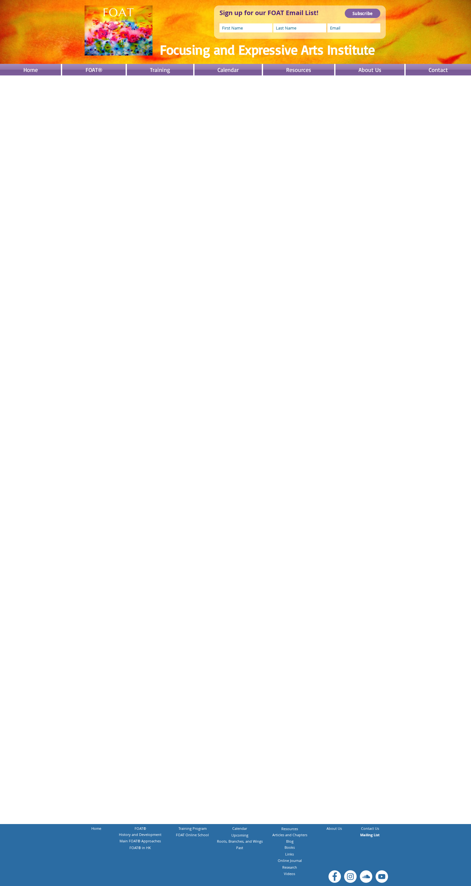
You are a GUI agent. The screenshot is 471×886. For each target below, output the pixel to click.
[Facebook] (334, 876)
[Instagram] (350, 876)
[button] (160, 69)
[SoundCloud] (366, 876)
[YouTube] (382, 876)
